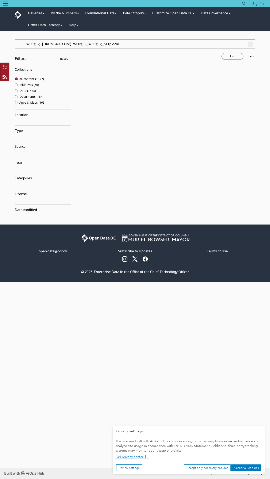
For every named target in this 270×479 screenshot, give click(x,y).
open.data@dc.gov (53, 251)
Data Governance (214, 13)
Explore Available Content (167, 94)
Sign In (258, 3)
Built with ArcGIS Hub (24, 473)
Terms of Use (217, 251)
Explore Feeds (4, 76)
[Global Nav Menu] (5, 3)
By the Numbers (64, 13)
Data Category (133, 13)
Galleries (35, 13)
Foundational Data (100, 13)
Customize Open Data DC (172, 13)
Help (72, 25)
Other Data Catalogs (44, 25)
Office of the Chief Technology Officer (159, 271)
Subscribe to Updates (135, 251)
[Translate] (4, 67)
